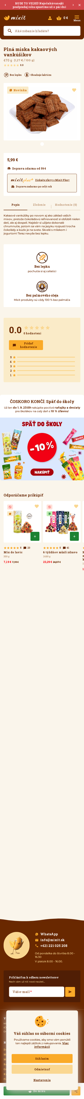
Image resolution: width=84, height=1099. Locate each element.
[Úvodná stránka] (15, 18)
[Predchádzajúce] (5, 5)
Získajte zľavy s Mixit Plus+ (52, 180)
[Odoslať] (70, 992)
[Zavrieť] (79, 5)
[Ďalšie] (73, 5)
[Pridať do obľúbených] (74, 90)
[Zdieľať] (75, 1090)
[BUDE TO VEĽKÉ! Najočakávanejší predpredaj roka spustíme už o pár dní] (42, 5)
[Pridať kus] (34, 536)
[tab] (15, 206)
